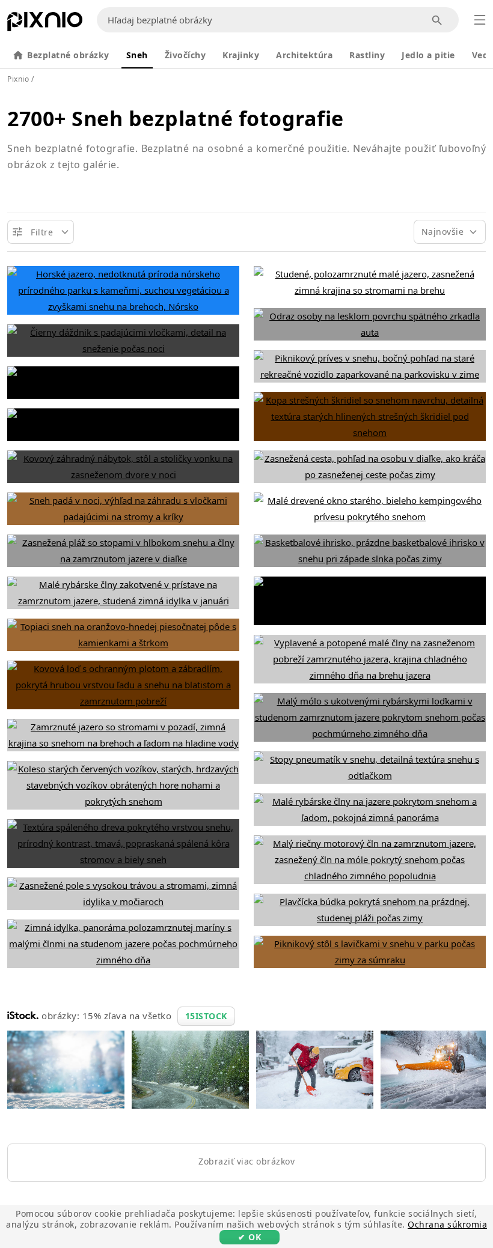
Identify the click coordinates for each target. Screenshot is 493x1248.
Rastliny (367, 55)
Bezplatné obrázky (68, 55)
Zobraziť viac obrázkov (246, 1161)
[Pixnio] (44, 24)
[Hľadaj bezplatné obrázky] (437, 20)
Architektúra (304, 55)
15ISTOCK (206, 1016)
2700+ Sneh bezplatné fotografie (175, 118)
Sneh (137, 55)
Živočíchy (185, 55)
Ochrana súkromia (447, 1224)
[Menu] (479, 19)
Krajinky (240, 55)
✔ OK (249, 1237)
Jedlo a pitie (428, 55)
